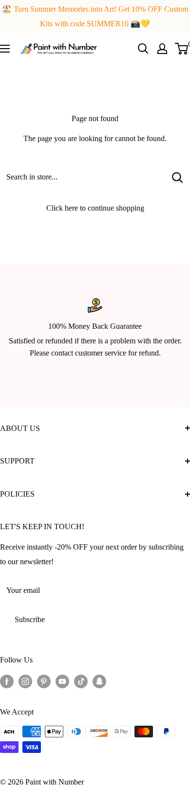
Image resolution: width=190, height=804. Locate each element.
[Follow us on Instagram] (25, 681)
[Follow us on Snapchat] (99, 681)
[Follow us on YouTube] (62, 681)
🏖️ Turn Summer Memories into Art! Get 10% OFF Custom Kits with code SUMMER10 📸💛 (95, 16)
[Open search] (143, 48)
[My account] (162, 48)
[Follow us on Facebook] (7, 681)
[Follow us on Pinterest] (44, 681)
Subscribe (30, 619)
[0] (182, 48)
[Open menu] (5, 49)
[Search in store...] (177, 177)
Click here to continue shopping (95, 208)
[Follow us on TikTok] (81, 681)
